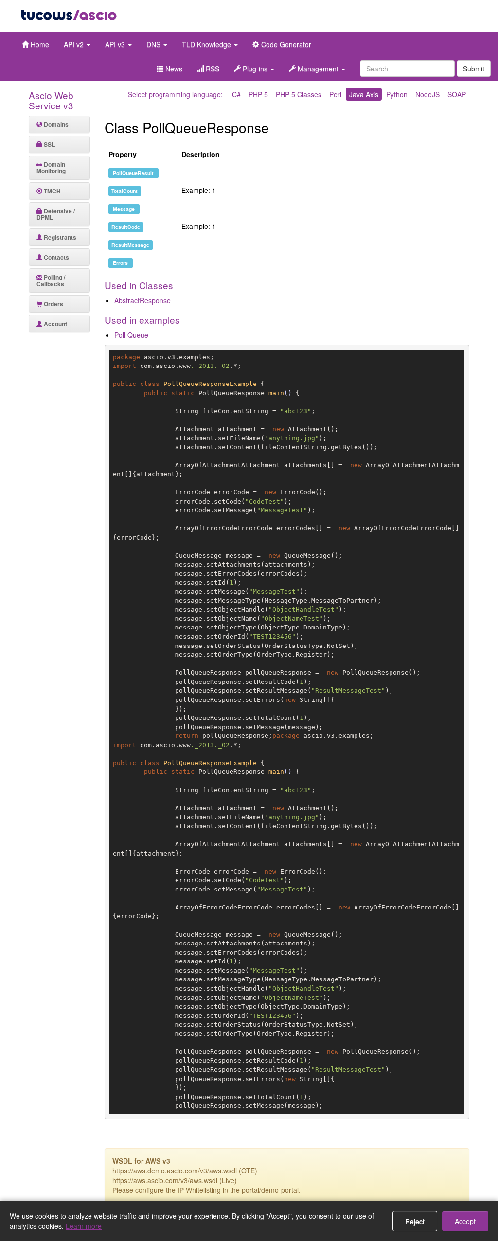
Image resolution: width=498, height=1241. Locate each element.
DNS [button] (154, 44)
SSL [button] (48, 144)
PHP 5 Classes (298, 94)
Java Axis (363, 94)
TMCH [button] (51, 191)
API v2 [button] (75, 44)
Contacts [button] (55, 257)
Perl (335, 94)
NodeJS (427, 94)
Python (397, 94)
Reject (415, 1221)
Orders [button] (52, 303)
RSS (211, 68)
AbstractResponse (142, 300)
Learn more (84, 1226)
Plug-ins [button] (255, 68)
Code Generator (285, 44)
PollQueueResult (133, 172)
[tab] (59, 124)
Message (124, 208)
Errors (120, 262)
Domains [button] (55, 124)
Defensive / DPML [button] (55, 214)
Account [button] (54, 323)
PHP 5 (258, 94)
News (172, 68)
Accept (465, 1221)
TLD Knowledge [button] (207, 44)
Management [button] (318, 68)
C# (236, 94)
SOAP (456, 94)
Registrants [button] (59, 237)
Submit (473, 68)
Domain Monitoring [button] (51, 167)
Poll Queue (131, 335)
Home (39, 44)
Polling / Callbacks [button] (50, 280)
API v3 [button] (116, 44)
